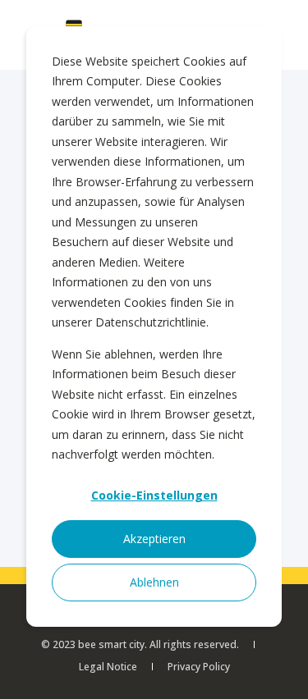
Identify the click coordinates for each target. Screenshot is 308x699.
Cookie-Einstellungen (154, 495)
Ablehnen (154, 582)
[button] (283, 674)
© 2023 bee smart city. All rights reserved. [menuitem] (140, 644)
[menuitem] (108, 667)
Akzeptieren (154, 538)
